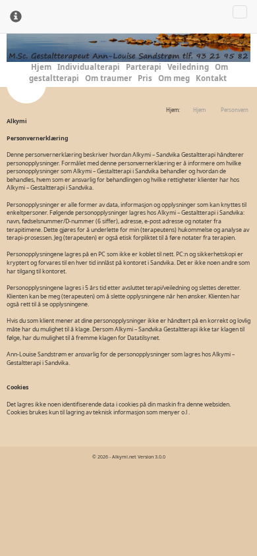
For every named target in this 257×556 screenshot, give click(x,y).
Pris (145, 78)
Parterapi (143, 67)
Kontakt (211, 78)
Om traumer (108, 78)
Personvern (234, 110)
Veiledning (188, 67)
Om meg (174, 78)
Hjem (41, 67)
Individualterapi (88, 67)
